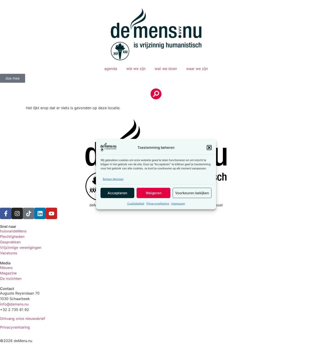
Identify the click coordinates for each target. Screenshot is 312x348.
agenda (110, 68)
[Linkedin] (40, 213)
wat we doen (166, 68)
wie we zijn (135, 68)
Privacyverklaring (157, 203)
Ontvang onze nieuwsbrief (22, 318)
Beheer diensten (113, 179)
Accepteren (117, 193)
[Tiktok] (28, 213)
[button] (209, 147)
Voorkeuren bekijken (192, 193)
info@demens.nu (14, 304)
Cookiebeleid (135, 203)
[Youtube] (51, 213)
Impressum (178, 203)
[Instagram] (17, 213)
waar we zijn (197, 68)
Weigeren (153, 193)
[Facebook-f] (5, 213)
